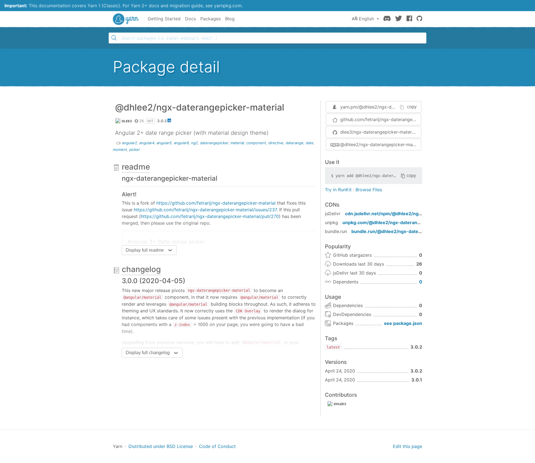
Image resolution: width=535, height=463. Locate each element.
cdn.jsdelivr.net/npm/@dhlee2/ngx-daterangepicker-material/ (413, 213)
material (237, 143)
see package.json (403, 323)
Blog (230, 18)
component (256, 143)
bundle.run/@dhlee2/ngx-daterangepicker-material (408, 231)
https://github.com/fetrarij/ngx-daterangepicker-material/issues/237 (205, 209)
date (309, 143)
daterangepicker (214, 143)
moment (120, 149)
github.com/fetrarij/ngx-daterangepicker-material (380, 119)
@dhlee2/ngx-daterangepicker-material (380, 144)
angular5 (164, 143)
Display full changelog (148, 352)
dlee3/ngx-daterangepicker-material (378, 132)
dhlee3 (340, 404)
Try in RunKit (338, 189)
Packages (210, 18)
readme (136, 167)
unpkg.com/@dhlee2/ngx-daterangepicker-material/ (400, 222)
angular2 (129, 143)
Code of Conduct (217, 446)
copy (412, 106)
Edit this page (407, 446)
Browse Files (369, 189)
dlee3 (127, 121)
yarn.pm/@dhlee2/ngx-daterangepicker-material (391, 107)
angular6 (181, 143)
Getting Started (164, 18)
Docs (190, 18)
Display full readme (145, 250)
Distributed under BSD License (160, 446)
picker (134, 149)
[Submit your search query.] (114, 37)
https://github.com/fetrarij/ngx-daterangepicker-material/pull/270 (210, 216)
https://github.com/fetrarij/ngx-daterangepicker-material (216, 203)
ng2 (194, 143)
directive (275, 143)
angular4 (146, 143)
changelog (141, 269)
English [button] (366, 18)
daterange (294, 143)
